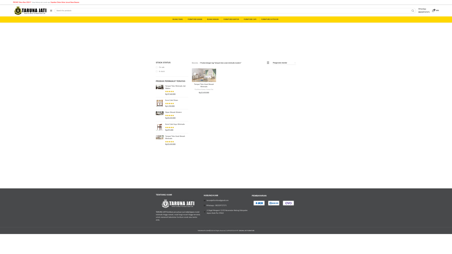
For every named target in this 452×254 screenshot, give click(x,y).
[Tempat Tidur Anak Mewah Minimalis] (159, 140)
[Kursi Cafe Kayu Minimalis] (159, 127)
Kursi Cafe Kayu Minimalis (175, 124)
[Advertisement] (226, 40)
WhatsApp (422, 9)
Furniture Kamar (200, 89)
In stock (161, 71)
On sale (161, 67)
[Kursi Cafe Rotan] (159, 103)
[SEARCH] (413, 10)
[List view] (268, 63)
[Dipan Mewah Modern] (159, 115)
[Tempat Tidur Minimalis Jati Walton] (159, 90)
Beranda (195, 63)
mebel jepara (189, 212)
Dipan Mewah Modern (173, 112)
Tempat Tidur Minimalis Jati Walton (175, 87)
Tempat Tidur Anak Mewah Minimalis (175, 137)
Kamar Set (209, 89)
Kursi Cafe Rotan (171, 100)
